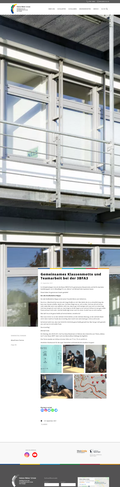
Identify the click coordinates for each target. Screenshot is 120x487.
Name (46, 482)
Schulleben (72, 9)
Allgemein (44, 424)
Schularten (61, 9)
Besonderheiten (85, 9)
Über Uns (51, 9)
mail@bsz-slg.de (104, 1)
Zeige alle (14, 345)
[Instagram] (45, 410)
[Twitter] (49, 410)
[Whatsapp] (52, 410)
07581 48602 (91, 1)
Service (95, 9)
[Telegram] (56, 410)
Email (63, 482)
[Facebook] (42, 410)
